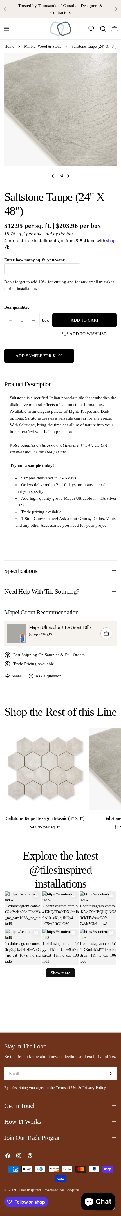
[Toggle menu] (6, 28)
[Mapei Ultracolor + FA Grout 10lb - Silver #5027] (16, 633)
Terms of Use (66, 1088)
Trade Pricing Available (33, 664)
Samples (28, 478)
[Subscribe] (110, 1073)
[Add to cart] (106, 633)
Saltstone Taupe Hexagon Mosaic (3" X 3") (45, 818)
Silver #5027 (40, 634)
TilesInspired (30, 1190)
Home (9, 46)
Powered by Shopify (61, 1190)
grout (57, 498)
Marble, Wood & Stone (42, 46)
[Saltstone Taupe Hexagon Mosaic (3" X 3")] (45, 769)
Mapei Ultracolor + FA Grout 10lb (60, 627)
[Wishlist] (91, 28)
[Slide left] (52, 176)
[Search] (103, 28)
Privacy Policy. (94, 1088)
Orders (27, 484)
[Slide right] (68, 176)
